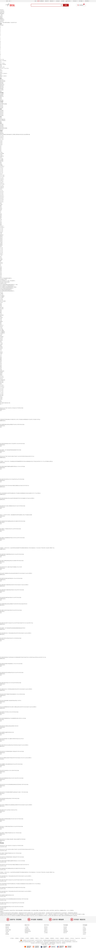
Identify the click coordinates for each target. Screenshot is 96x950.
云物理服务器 (40, 915)
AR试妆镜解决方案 (18, 915)
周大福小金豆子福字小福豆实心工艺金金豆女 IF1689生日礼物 (11, 407)
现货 (1, 311)
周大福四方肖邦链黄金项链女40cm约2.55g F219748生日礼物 (11, 818)
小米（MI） (2, 59)
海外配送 (26, 932)
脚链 (1, 359)
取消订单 (65, 932)
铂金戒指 (1, 125)
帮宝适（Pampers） (4, 73)
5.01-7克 (1, 139)
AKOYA (1, 378)
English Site (77, 938)
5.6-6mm (1, 390)
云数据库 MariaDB (3, 914)
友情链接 (47, 938)
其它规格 (1, 395)
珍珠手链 (1, 112)
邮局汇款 (46, 931)
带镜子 (1, 374)
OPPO (1, 70)
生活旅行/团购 (8, 929)
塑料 (1, 205)
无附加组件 (2, 371)
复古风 (1, 237)
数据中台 (80, 914)
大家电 (6, 932)
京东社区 (57, 938)
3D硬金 (1, 262)
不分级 (1, 298)
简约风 (1, 241)
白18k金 (1, 158)
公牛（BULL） (3, 63)
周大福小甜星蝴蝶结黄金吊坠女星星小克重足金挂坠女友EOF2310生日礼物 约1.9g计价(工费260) (18, 706)
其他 (1, 163)
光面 (1, 274)
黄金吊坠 (1, 79)
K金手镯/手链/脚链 (3, 103)
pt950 (1, 157)
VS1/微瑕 (2, 297)
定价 (1, 276)
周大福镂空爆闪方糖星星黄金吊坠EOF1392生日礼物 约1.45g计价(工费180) (14, 584)
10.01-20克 (2, 176)
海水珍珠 (1, 307)
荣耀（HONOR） (3, 64)
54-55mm (2, 199)
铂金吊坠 (1, 129)
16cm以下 (2, 198)
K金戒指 (1, 107)
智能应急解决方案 (10, 914)
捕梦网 (1, 321)
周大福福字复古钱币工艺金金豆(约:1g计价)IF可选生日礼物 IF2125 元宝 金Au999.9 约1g (16, 622)
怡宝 (1, 69)
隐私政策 (67, 938)
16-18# (1, 252)
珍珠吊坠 (1, 114)
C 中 (1, 350)
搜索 (66, 5)
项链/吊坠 (2, 96)
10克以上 (2, 180)
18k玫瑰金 (2, 153)
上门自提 (26, 927)
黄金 (1, 162)
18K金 (1, 142)
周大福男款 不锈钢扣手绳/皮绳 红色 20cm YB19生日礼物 (10, 832)
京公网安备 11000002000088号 (28, 940)
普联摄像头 (2, 13)
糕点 (1, 324)
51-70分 (1, 172)
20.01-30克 (2, 184)
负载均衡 (75, 915)
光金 (1, 273)
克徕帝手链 (57, 910)
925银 (1, 154)
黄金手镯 (1, 87)
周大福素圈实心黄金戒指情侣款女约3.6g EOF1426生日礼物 (11, 764)
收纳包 (1, 16)
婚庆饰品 (1, 100)
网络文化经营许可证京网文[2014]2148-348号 (52, 941)
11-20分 (1, 168)
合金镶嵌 (1, 159)
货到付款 (46, 927)
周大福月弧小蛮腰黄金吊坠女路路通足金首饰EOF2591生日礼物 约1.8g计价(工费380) (16, 804)
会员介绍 (7, 928)
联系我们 (17, 938)
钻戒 (1, 117)
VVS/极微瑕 (2, 296)
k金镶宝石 (2, 156)
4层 (0, 149)
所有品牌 (1, 25)
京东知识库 (2, 11)
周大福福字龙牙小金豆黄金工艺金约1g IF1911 (8, 809)
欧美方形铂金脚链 (19, 910)
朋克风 (1, 245)
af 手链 (1, 910)
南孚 (1, 74)
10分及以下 (2, 166)
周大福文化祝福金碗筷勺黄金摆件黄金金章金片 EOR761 (10, 700)
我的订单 (46, 1)
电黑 (1, 269)
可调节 (1, 397)
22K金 (1, 143)
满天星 (1, 340)
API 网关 (73, 914)
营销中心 (37, 938)
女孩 (1, 222)
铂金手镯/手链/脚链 (6, 22)
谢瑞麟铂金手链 (63, 910)
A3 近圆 (1, 329)
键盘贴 (1, 17)
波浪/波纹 (2, 315)
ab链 (1, 335)
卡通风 (1, 242)
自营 (1, 410)
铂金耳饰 (1, 126)
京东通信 (84, 932)
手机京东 (68, 1)
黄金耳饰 (1, 86)
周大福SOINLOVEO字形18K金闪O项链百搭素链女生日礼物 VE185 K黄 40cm (14, 485)
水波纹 (1, 344)
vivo (1, 61)
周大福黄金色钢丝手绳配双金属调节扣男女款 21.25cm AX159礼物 (12, 466)
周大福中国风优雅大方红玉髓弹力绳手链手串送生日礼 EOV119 (12, 738)
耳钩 (1, 367)
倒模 (1, 268)
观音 (1, 322)
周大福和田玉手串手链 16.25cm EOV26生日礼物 (9, 711)
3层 (0, 148)
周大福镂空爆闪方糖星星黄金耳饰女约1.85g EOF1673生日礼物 (12, 589)
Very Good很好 (3, 301)
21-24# (1, 251)
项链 (1, 358)
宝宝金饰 (1, 89)
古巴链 (1, 339)
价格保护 (65, 928)
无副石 (1, 232)
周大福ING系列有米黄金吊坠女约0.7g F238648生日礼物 (10, 638)
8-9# (1, 257)
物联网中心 (62, 914)
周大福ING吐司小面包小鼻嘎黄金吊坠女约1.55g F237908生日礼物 (12, 505)
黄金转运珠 (2, 84)
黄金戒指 (1, 83)
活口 (1, 256)
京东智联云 (45, 915)
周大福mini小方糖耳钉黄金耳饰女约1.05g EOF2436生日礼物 (11, 826)
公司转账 (46, 932)
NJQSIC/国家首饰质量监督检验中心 (6, 288)
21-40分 (1, 170)
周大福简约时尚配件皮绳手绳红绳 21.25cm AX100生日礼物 (11, 578)
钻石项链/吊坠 (2, 119)
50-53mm (2, 191)
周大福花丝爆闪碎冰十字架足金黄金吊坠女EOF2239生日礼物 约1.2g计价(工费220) (15, 633)
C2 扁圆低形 (2, 332)
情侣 (1, 223)
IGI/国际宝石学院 (3, 283)
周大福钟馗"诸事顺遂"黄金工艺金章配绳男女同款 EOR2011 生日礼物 (13, 718)
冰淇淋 (1, 317)
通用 (1, 224)
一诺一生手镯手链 (70, 910)
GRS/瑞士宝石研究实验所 (5, 282)
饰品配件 (1, 95)
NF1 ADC (9, 915)
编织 (1, 312)
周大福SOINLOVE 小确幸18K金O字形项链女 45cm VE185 (11, 566)
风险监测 (62, 938)
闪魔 (1, 65)
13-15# (1, 250)
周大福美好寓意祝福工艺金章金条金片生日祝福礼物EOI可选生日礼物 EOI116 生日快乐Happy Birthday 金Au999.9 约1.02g (23, 657)
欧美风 (1, 238)
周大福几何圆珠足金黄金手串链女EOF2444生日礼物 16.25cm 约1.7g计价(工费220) (15, 757)
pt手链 (47, 910)
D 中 (1, 355)
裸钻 (1, 121)
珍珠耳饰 (1, 111)
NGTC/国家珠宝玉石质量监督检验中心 (7, 285)
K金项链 (1, 102)
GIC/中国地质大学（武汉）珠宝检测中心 (7, 280)
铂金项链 (1, 124)
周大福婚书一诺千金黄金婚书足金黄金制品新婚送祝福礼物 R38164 (12, 628)
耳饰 (1, 98)
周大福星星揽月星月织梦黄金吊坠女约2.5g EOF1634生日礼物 (11, 672)
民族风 (1, 243)
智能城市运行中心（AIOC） (43, 914)
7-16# (1, 255)
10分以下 (2, 167)
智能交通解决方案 (34, 914)
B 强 (1, 349)
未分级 (1, 326)
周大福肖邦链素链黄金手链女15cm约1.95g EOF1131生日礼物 (11, 778)
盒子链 (1, 338)
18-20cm (1, 200)
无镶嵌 (1, 165)
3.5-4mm (1, 385)
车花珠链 (1, 336)
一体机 (1, 14)
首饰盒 (1, 131)
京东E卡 (84, 931)
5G (0, 265)
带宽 (17, 914)
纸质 (1, 203)
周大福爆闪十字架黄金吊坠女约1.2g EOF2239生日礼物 (10, 528)
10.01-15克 (2, 175)
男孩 (1, 217)
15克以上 (2, 182)
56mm (1, 396)
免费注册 (42, 1)
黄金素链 (1, 88)
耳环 (1, 368)
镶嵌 (1, 260)
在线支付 (46, 928)
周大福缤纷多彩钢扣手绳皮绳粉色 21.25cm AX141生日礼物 (11, 663)
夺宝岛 (84, 927)
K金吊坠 (1, 105)
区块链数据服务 (21, 914)
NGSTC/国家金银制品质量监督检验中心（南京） (9, 284)
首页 (1, 22)
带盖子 (1, 373)
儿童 (1, 219)
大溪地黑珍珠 (2, 379)
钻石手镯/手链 (2, 120)
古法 (1, 271)
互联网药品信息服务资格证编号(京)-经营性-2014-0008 (53, 940)
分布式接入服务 (51, 915)
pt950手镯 (52, 910)
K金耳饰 (1, 106)
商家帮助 (32, 938)
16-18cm (1, 194)
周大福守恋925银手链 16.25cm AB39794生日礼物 (9, 770)
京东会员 (57, 1)
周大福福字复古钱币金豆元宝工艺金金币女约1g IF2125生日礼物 (12, 479)
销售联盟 (52, 938)
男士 (1, 218)
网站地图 (24, 915)
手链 (1, 363)
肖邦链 (1, 346)
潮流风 (1, 236)
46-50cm (1, 201)
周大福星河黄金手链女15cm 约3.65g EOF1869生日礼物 (10, 682)
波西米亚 (1, 234)
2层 (0, 147)
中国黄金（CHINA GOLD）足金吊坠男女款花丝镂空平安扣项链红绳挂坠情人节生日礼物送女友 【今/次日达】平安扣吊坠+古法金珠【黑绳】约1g (27, 547)
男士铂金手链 (6, 910)
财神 (1, 316)
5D (0, 264)
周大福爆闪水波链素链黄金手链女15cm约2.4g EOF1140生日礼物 (12, 537)
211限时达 (27, 928)
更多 (1, 77)
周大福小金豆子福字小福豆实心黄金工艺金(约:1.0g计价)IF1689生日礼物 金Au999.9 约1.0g (17, 456)
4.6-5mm (1, 388)
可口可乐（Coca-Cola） (4, 68)
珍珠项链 (1, 110)
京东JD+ (84, 934)
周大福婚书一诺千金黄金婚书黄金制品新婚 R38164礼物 (10, 449)
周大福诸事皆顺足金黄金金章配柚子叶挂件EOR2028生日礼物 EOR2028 (13, 603)
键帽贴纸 (1, 18)
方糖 (1, 318)
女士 (1, 220)
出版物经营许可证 (39, 941)
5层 (0, 151)
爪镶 (1, 306)
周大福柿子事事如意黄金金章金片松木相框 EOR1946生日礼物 (11, 560)
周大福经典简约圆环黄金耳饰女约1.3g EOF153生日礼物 (10, 597)
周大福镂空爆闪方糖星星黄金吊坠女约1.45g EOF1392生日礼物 (12, 554)
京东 (14, 6)
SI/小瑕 (1, 292)
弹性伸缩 (13, 915)
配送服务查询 (27, 929)
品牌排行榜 (2, 12)
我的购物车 (81, 5)
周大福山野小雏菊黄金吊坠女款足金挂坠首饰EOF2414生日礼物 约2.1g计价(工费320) (16, 573)
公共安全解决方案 (27, 914)
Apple (1, 72)
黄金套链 (1, 82)
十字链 (1, 343)
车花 (1, 266)
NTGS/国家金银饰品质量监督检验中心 (7, 290)
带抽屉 (1, 372)
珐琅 (1, 270)
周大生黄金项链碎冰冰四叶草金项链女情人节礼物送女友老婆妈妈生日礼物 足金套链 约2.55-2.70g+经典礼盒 (20, 493)
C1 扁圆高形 (2, 331)
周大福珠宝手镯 (42, 910)
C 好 (1, 354)
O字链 (1, 334)
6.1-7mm (1, 391)
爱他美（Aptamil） (3, 75)
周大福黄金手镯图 (34, 910)
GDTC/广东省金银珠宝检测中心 (6, 278)
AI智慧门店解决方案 (62, 915)
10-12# (1, 190)
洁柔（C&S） (2, 67)
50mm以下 (2, 196)
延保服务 (84, 929)
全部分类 (1, 9)
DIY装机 (84, 928)
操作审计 (76, 914)
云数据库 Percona (56, 914)
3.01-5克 (1, 138)
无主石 (1, 173)
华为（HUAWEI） (3, 60)
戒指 (1, 97)
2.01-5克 (1, 181)
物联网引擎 (56, 915)
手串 (1, 364)
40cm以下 (2, 195)
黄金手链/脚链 (2, 81)
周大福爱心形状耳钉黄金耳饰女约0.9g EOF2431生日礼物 (11, 610)
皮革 (1, 215)
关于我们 (12, 938)
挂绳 (1, 360)
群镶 (1, 304)
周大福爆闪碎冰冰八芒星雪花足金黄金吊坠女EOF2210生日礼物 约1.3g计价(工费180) (16, 689)
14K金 (1, 152)
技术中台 (5, 915)
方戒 (1, 320)
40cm (1, 189)
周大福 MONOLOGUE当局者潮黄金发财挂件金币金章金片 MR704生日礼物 (14, 784)
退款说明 (65, 929)
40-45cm (1, 376)
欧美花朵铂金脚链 (27, 910)
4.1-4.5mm (2, 387)
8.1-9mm (1, 393)
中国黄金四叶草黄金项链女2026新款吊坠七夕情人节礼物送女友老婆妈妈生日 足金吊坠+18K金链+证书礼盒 (20, 419)
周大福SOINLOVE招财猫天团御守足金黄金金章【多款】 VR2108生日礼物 (14, 792)
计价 (1, 275)
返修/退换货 (65, 931)
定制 (1, 310)
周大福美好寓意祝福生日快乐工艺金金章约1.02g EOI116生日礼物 (12, 443)
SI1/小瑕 (1, 294)
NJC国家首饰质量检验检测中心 (6, 289)
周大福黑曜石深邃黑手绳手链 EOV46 (7, 732)
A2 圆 (1, 327)
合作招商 (27, 938)
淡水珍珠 (1, 308)
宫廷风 (1, 240)
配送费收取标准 (28, 931)
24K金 (1, 144)
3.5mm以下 (2, 386)
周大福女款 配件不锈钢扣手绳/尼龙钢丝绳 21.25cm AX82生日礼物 (12, 694)
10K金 (1, 140)
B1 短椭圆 (2, 330)
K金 (0, 210)
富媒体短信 (51, 914)
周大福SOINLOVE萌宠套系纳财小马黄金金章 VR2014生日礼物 (12, 751)
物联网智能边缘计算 (70, 915)
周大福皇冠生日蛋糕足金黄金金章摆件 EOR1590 (9, 725)
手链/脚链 (2, 93)
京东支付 (49, 944)
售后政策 (65, 927)
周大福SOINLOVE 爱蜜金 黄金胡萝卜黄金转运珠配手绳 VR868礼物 (12, 839)
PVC (1, 213)
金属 (1, 209)
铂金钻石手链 (12, 910)
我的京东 (51, 1)
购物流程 (7, 927)
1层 (0, 145)
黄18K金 (1, 161)
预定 (15, 914)
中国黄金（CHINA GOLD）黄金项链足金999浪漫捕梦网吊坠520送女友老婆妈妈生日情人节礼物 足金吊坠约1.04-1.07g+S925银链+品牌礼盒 (26, 461)
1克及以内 (2, 186)
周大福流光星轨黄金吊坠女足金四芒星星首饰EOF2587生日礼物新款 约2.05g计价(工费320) (17, 498)
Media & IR (83, 938)
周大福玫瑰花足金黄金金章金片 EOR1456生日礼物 (9, 798)
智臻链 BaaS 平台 (68, 914)
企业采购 (62, 1)
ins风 (1, 233)
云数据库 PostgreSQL (30, 915)
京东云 (53, 944)
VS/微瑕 (1, 293)
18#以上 (1, 254)
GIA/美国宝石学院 (3, 279)
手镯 (1, 369)
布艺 (1, 206)
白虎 (1, 313)
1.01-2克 (1, 177)
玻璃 (1, 214)
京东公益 (72, 938)
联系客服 (7, 934)
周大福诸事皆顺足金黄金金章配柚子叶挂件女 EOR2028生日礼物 (12, 424)
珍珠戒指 (1, 115)
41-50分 (1, 171)
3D (0, 261)
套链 (1, 345)
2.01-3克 (1, 135)
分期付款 (46, 929)
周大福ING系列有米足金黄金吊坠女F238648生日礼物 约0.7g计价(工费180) (14, 745)
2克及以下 (2, 137)
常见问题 (7, 931)
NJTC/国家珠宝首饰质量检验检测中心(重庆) (8, 287)
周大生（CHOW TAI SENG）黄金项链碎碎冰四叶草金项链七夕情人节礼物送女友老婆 (16, 514)
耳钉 (1, 362)
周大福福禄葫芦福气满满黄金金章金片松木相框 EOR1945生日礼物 (12, 521)
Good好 (1, 299)
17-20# (1, 248)
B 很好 (1, 353)
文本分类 (36, 915)
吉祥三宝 (1, 325)
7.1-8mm (1, 392)
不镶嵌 (1, 259)
